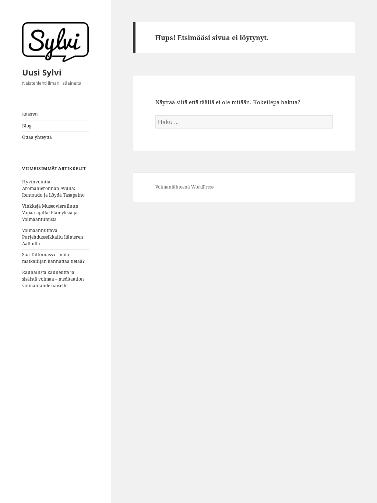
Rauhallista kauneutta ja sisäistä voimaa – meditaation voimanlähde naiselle (53, 279)
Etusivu (30, 114)
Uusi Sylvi (41, 72)
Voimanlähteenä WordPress (184, 187)
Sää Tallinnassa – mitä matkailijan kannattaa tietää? (53, 258)
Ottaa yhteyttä (37, 137)
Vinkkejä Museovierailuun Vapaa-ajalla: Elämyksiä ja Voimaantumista (50, 212)
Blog (26, 126)
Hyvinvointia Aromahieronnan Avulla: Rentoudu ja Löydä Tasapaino (53, 188)
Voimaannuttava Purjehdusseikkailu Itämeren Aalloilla (52, 237)
